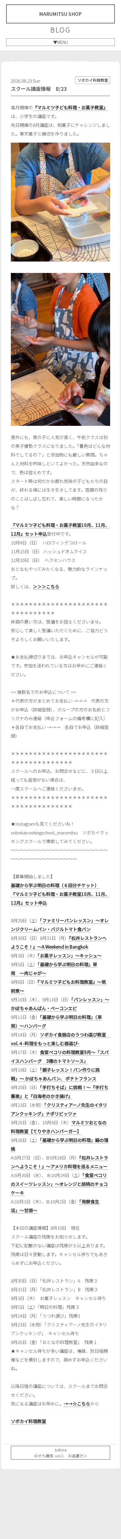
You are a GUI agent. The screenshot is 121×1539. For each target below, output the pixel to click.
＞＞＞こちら (46, 586)
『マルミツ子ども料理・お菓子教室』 (70, 107)
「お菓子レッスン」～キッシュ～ (70, 955)
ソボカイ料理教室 (28, 1421)
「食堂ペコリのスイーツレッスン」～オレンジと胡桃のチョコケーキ (59, 1184)
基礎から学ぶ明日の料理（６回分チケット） (55, 885)
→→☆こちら (77, 1403)
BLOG (60, 30)
